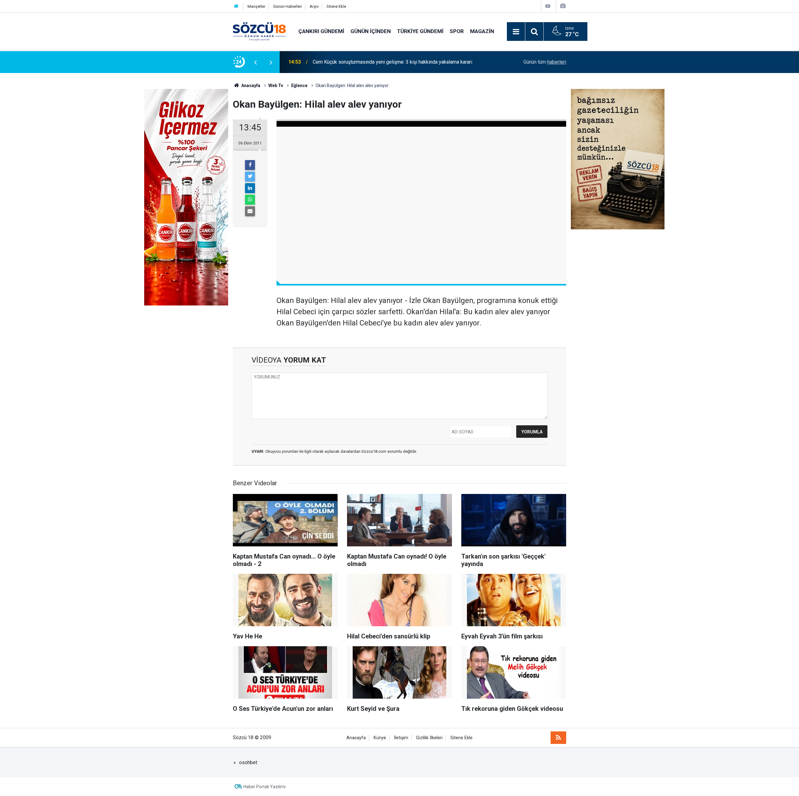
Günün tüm (544, 62)
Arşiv (314, 6)
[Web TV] (547, 6)
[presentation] (255, 62)
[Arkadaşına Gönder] (250, 211)
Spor (457, 31)
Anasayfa (356, 737)
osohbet (248, 762)
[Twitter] (250, 177)
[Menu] (516, 32)
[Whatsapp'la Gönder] (250, 200)
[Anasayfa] (236, 6)
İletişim (401, 737)
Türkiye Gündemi (420, 31)
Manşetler (256, 6)
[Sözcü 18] (259, 31)
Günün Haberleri (287, 6)
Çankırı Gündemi (321, 31)
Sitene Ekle (336, 6)
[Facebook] (250, 165)
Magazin (482, 31)
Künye (380, 737)
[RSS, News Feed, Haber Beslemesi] (558, 737)
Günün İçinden (370, 31)
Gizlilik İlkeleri (429, 737)
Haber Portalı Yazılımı (264, 786)
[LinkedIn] (250, 188)
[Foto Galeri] (562, 6)
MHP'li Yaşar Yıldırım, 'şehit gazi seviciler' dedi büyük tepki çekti (382, 62)
